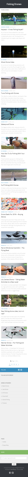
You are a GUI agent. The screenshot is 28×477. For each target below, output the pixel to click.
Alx (22, 469)
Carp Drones (4, 308)
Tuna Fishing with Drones (10, 93)
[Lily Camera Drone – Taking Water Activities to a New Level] (14, 269)
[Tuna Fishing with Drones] (14, 83)
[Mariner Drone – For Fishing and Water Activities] (14, 332)
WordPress (13, 469)
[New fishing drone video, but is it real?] (14, 301)
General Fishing (5, 27)
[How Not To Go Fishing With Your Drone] (14, 143)
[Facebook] (19, 370)
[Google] (23, 369)
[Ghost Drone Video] (14, 52)
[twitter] (21, 370)
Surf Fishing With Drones (9, 185)
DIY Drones (4, 59)
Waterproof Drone (7, 124)
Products (10, 212)
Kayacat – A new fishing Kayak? (12, 29)
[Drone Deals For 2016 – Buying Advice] (14, 204)
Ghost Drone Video (7, 62)
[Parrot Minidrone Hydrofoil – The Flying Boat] (14, 237)
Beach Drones (4, 90)
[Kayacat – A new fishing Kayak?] (14, 19)
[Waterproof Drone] (14, 114)
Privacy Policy (5, 445)
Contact (4, 441)
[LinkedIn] (26, 369)
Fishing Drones (14, 4)
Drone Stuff (4, 122)
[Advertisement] (14, 421)
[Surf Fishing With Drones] (14, 175)
